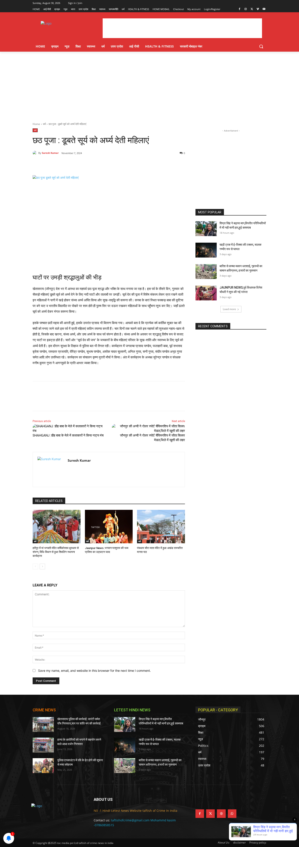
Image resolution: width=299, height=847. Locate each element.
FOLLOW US (206, 799)
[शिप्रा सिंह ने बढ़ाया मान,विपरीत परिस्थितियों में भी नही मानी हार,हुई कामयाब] (206, 228)
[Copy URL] (103, 164)
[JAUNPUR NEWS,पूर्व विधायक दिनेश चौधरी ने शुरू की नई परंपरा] (206, 293)
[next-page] (42, 566)
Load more (229, 309)
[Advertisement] (149, 84)
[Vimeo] (257, 9)
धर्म (44, 124)
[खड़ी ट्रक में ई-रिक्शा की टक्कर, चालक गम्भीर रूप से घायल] (206, 250)
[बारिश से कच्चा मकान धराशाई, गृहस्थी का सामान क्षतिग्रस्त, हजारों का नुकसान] (206, 271)
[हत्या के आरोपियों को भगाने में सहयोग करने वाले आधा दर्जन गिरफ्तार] (43, 745)
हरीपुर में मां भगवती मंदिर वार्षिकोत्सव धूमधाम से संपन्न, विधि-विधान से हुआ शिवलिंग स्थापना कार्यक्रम (56, 552)
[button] (261, 46)
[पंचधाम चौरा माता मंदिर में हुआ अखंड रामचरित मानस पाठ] (161, 526)
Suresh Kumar (50, 152)
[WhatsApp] (93, 164)
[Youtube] (263, 9)
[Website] (221, 813)
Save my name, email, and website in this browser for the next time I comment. (94, 670)
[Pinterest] (83, 164)
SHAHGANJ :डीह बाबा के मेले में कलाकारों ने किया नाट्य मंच (68, 435)
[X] (251, 9)
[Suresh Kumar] (35, 153)
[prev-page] (35, 566)
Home (36, 124)
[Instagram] (245, 9)
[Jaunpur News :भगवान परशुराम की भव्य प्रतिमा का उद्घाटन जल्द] (109, 526)
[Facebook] (239, 9)
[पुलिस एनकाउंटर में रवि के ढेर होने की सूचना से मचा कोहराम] (43, 765)
